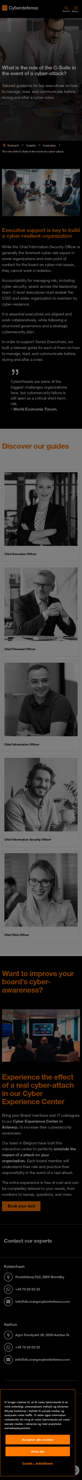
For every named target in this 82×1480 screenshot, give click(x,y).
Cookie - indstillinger (37, 1463)
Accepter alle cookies (38, 1439)
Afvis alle (37, 1451)
